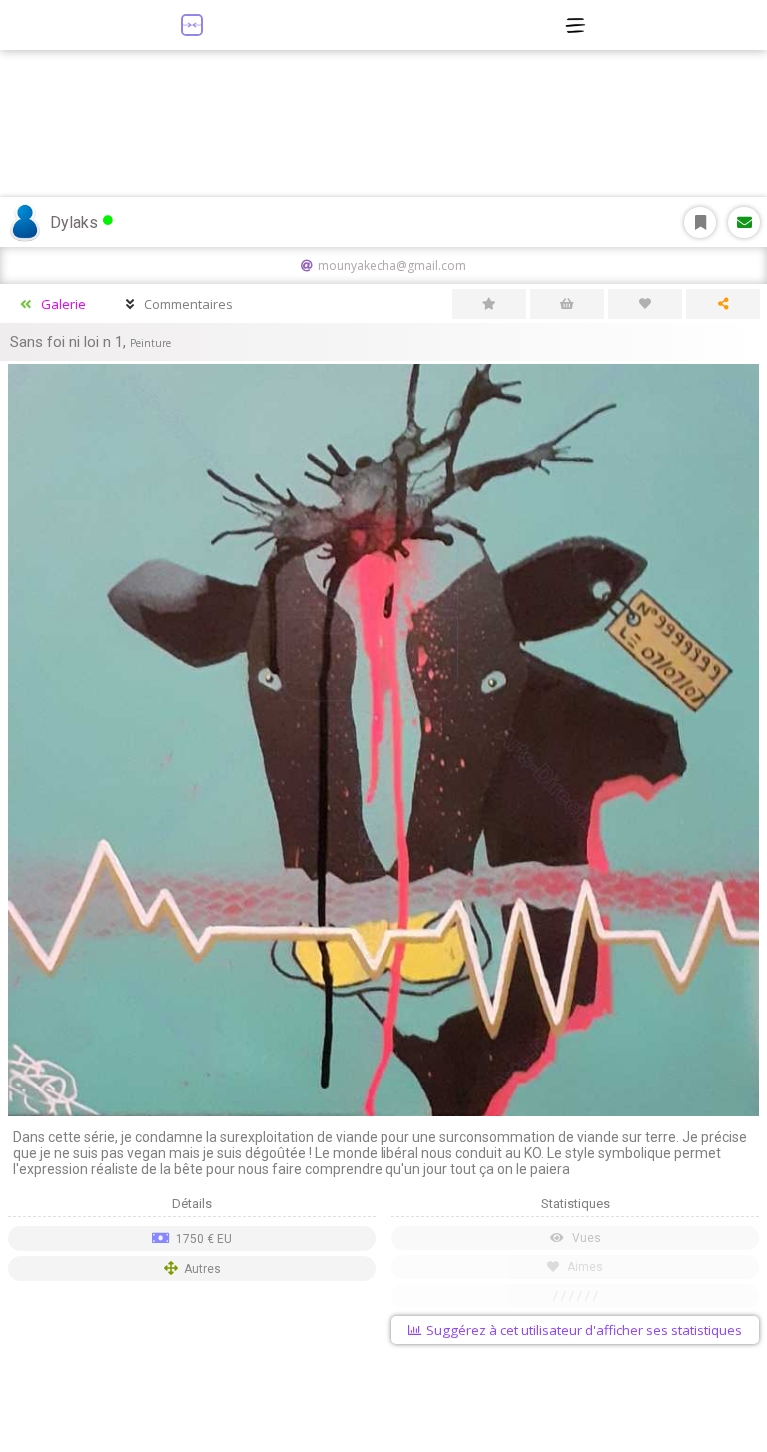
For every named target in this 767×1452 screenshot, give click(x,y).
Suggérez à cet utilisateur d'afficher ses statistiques (584, 1330)
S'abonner (700, 222)
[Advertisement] (383, 1402)
